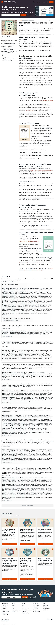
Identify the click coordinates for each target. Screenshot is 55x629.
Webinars (24, 611)
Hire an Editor (4, 606)
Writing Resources (36, 611)
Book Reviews (46, 605)
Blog (34, 1)
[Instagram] (47, 619)
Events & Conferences (27, 609)
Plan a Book (35, 608)
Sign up (22, 14)
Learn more (30, 14)
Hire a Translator (5, 612)
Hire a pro (38, 1)
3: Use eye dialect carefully (7, 49)
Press (13, 608)
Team (13, 606)
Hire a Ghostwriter (5, 611)
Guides (23, 606)
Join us (51, 1)
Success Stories (15, 611)
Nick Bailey (8, 36)
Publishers (45, 609)
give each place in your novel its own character (30, 262)
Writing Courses (25, 608)
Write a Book (35, 606)
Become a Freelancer (16, 609)
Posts (20, 20)
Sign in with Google (10, 14)
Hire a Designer (5, 608)
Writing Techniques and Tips (28, 20)
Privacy (6, 623)
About (13, 605)
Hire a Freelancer (5, 605)
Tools (47, 1)
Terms (3, 623)
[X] (46, 619)
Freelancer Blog (25, 612)
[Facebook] (51, 619)
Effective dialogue (30, 110)
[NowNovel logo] (2, 2)
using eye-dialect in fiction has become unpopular (41, 170)
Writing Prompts (46, 606)
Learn (43, 1)
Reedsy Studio (36, 605)
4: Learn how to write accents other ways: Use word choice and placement (9, 53)
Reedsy (6, 621)
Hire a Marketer (5, 609)
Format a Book (36, 609)
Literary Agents (46, 608)
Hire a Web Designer (6, 614)
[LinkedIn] (49, 619)
